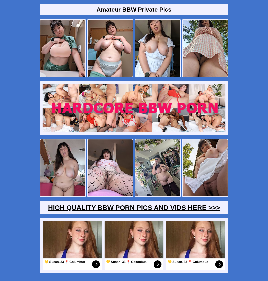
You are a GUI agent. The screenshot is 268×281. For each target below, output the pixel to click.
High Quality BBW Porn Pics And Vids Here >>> (134, 207)
